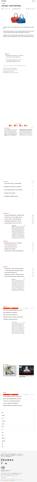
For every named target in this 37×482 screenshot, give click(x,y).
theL (2, 418)
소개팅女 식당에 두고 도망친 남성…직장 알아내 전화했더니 (12, 183)
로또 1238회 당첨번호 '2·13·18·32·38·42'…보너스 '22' (13, 223)
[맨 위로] (35, 478)
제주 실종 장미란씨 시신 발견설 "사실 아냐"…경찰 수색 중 (13, 221)
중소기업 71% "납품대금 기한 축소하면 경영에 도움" (10, 403)
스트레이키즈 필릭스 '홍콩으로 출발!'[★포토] (9, 375)
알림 (2, 446)
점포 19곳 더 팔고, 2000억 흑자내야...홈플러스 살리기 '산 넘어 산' (13, 310)
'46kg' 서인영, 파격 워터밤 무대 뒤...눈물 (11, 272)
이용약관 (20, 473)
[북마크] (34, 8)
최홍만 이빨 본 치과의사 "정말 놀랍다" (9, 193)
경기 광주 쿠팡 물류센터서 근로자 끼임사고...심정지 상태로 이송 (12, 396)
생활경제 (4, 3)
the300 (3, 415)
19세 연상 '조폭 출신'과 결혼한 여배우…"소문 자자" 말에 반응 (13, 189)
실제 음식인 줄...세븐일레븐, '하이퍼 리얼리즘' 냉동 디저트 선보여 (12, 405)
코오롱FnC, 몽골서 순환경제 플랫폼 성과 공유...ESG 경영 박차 (12, 398)
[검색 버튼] (33, 1)
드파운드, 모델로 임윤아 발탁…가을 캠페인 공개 (10, 312)
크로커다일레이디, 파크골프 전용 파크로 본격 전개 (10, 319)
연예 (2, 432)
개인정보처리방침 (8, 473)
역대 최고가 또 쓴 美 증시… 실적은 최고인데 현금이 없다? (13, 219)
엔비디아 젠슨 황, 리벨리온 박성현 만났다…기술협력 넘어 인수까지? (14, 215)
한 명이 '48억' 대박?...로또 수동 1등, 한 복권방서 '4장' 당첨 (13, 217)
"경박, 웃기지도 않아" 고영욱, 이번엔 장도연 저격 (13, 57)
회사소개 (2, 473)
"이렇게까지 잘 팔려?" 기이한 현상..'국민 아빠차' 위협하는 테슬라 (14, 250)
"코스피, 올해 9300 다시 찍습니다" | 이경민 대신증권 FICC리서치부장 (26, 376)
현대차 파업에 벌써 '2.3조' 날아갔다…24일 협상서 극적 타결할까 (14, 274)
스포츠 (3, 435)
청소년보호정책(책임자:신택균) (15, 473)
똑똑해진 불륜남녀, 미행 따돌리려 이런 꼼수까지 (13, 61)
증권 (2, 412)
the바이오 (3, 421)
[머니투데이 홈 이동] (4, 452)
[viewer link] (26, 23)
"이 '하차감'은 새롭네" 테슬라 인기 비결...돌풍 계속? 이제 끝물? (14, 270)
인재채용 (5, 473)
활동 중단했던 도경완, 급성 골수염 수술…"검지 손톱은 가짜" (14, 55)
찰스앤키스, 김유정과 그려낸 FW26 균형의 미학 (10, 314)
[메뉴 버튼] (35, 1)
